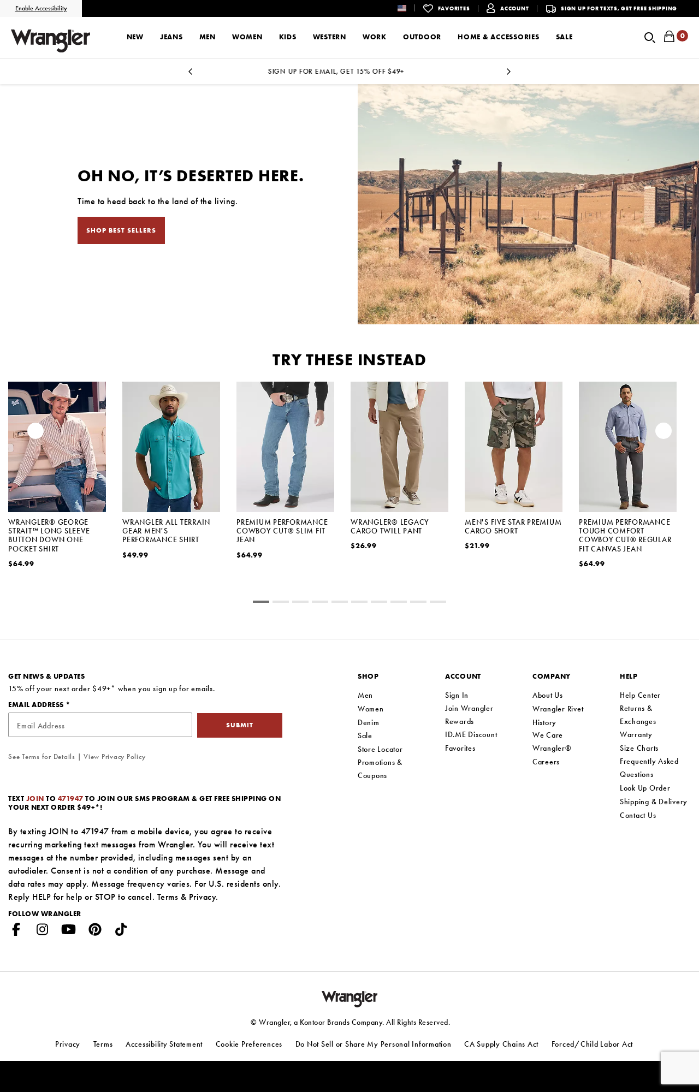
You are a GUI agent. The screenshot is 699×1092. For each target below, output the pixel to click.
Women (371, 709)
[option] (349, 71)
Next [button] (508, 74)
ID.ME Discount (471, 734)
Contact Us (638, 815)
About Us (547, 695)
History (544, 722)
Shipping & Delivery (654, 801)
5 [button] (359, 603)
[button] (410, 7)
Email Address (37, 704)
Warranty (636, 734)
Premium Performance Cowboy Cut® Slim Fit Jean (282, 530)
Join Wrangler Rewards (469, 714)
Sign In (457, 695)
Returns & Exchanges (638, 714)
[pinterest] (95, 931)
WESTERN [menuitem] (329, 36)
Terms (168, 897)
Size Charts (639, 748)
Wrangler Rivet (558, 709)
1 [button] (281, 603)
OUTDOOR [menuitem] (422, 36)
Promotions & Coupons (380, 768)
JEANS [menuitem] (171, 36)
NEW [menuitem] (135, 36)
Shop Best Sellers (121, 230)
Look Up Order (645, 788)
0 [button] (261, 603)
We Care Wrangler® (552, 741)
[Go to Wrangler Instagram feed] (42, 931)
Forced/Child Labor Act (592, 1044)
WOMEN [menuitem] (247, 36)
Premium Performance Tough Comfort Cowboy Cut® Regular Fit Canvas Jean (625, 535)
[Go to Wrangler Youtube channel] (69, 931)
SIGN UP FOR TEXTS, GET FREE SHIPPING (619, 8)
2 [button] (300, 603)
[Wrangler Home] (50, 40)
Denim (369, 722)
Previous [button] (190, 74)
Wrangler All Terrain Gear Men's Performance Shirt (166, 530)
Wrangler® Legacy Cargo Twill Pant (390, 526)
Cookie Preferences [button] (249, 1044)
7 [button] (398, 603)
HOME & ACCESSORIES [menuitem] (499, 36)
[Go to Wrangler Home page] (350, 998)
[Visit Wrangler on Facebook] (16, 931)
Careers (546, 762)
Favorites (460, 748)
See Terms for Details (41, 756)
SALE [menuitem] (564, 36)
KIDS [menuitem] (288, 36)
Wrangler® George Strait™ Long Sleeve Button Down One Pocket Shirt (49, 535)
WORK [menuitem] (375, 36)
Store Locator (380, 749)
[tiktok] (121, 931)
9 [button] (438, 603)
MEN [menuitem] (207, 36)
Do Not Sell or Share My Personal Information (373, 1044)
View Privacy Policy (114, 756)
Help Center (640, 695)
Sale (365, 735)
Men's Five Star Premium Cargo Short (513, 526)
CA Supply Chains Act (501, 1044)
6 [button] (379, 603)
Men (365, 695)
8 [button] (418, 603)
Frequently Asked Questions (649, 767)
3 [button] (320, 603)
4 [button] (339, 603)
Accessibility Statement (164, 1044)
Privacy (202, 897)
